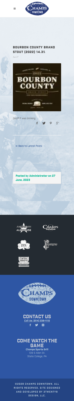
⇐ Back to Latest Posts (29, 145)
